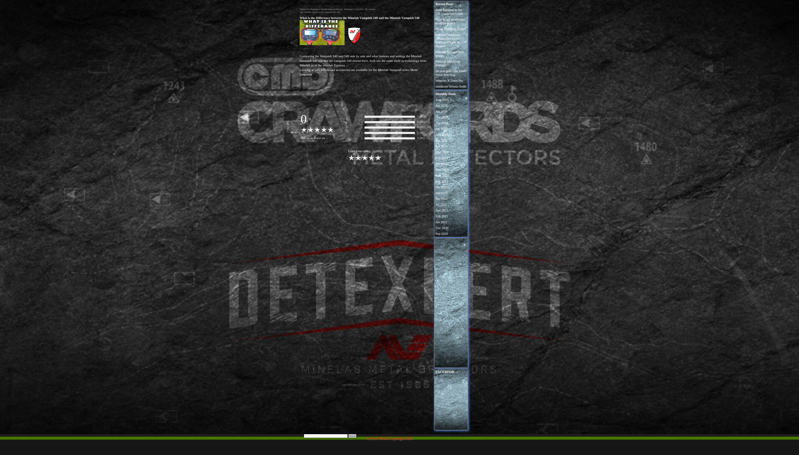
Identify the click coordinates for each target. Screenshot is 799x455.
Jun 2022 (441, 199)
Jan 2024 (441, 164)
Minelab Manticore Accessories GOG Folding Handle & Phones (447, 40)
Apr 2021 (441, 210)
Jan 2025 (441, 140)
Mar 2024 (441, 152)
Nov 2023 (442, 175)
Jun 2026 (441, 105)
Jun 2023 (441, 187)
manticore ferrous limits (450, 86)
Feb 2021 (441, 216)
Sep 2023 (441, 181)
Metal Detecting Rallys (450, 29)
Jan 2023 (441, 193)
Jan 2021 (441, 222)
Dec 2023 (441, 169)
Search (352, 436)
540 (334, 12)
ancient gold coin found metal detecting (450, 73)
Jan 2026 (441, 111)
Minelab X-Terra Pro (449, 80)
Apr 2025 (441, 134)
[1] (351, 160)
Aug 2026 (442, 100)
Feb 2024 (441, 158)
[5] (378, 160)
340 (322, 12)
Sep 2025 (441, 123)
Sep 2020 (441, 234)
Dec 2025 (441, 117)
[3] (364, 160)
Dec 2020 (441, 228)
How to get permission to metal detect (450, 21)
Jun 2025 (441, 129)
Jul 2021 (441, 204)
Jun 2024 (441, 146)
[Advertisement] (451, 304)
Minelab (307, 12)
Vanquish (316, 12)
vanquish (328, 12)
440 (338, 12)
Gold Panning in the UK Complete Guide (449, 11)
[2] (358, 160)
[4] (371, 160)
